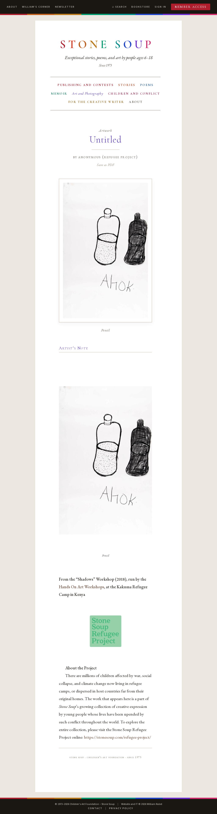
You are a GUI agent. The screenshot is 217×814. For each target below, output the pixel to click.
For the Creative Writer (96, 102)
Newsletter (65, 7)
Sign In (160, 7)
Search (121, 7)
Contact (95, 808)
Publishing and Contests (85, 85)
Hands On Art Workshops (81, 587)
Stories (126, 85)
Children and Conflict (134, 94)
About (12, 7)
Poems (146, 85)
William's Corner (36, 7)
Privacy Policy (121, 808)
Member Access (191, 7)
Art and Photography (87, 93)
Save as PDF (105, 164)
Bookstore (140, 7)
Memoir (59, 94)
